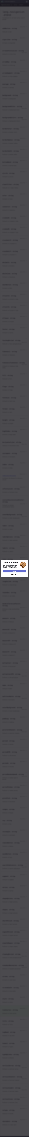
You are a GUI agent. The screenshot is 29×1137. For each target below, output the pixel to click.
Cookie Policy (14, 567)
